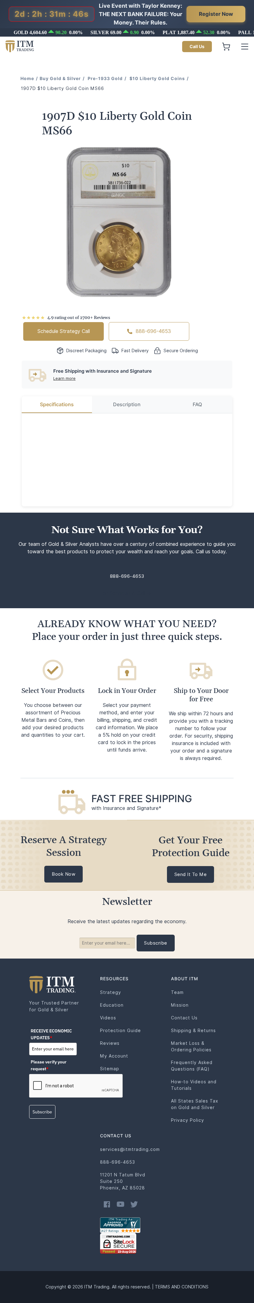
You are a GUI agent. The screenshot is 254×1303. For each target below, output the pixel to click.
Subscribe (42, 1112)
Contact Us (184, 1017)
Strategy (110, 992)
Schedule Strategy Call (63, 331)
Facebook (107, 1204)
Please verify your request (49, 1065)
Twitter (134, 1204)
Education (112, 1005)
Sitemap (109, 1068)
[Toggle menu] (244, 46)
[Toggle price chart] (128, 33)
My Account (114, 1056)
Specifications (57, 404)
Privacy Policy (187, 1120)
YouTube (120, 1204)
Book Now (63, 874)
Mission (180, 1005)
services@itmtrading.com (130, 1149)
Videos (108, 1017)
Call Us (197, 46)
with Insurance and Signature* (126, 808)
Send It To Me (190, 874)
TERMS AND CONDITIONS (181, 1286)
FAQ (197, 404)
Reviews (110, 1043)
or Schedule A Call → (127, 593)
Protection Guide (120, 1030)
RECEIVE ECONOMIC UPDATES (51, 1034)
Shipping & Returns (193, 1030)
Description (127, 404)
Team (177, 992)
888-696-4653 (153, 331)
